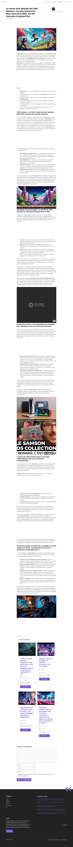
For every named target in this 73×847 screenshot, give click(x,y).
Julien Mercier (59, 11)
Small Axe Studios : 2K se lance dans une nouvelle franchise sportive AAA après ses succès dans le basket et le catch (46, 715)
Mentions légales (63, 839)
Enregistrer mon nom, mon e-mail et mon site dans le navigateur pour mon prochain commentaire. (36, 775)
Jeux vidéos (20, 636)
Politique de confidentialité (54, 839)
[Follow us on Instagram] (69, 2)
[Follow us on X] (67, 2)
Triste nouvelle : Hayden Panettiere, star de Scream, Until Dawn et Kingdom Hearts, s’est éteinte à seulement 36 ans (51, 799)
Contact (9, 831)
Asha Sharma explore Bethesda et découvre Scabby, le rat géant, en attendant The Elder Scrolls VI (50, 813)
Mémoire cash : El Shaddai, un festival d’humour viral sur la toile (51, 802)
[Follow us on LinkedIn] (70, 2)
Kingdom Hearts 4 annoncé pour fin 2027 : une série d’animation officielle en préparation (27, 712)
